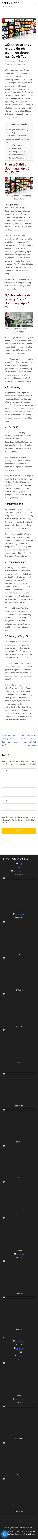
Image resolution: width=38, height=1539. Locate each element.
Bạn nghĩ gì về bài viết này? (16, 64)
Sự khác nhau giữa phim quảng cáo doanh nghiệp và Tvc (17, 139)
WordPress (30, 1534)
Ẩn (26, 124)
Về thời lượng (16, 145)
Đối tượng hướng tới (18, 158)
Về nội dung (15, 148)
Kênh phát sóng (17, 151)
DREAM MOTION (11, 3)
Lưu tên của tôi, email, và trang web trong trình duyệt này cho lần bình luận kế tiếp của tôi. (18, 820)
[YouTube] (20, 1522)
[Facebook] (15, 1522)
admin (23, 61)
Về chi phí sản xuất (18, 155)
